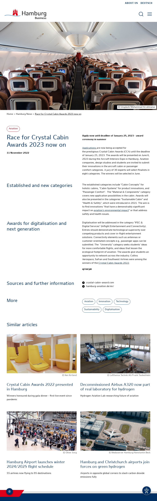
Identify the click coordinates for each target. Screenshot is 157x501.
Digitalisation (112, 309)
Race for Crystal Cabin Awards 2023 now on (58, 114)
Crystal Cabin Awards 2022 (113, 263)
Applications (89, 148)
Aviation (13, 129)
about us (131, 3)
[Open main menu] (149, 14)
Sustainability (91, 309)
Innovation (104, 301)
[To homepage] (25, 14)
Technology (122, 301)
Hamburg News (24, 114)
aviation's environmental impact (111, 210)
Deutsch (146, 3)
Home (10, 114)
